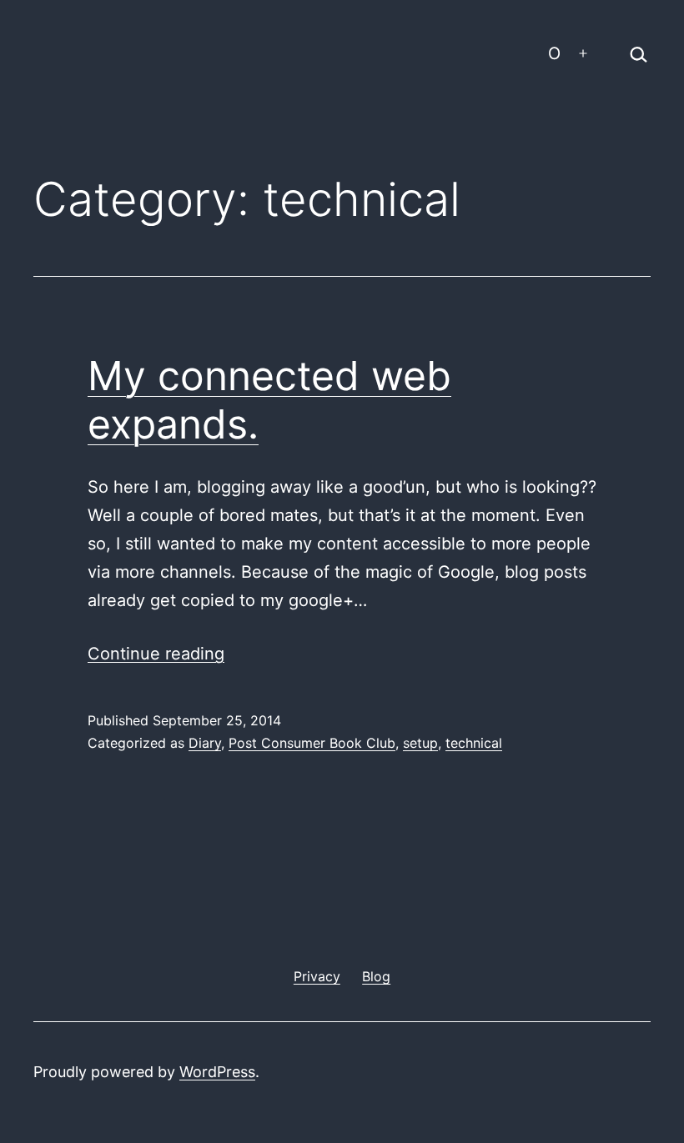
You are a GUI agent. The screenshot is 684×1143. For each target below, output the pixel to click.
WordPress (217, 1071)
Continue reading (156, 654)
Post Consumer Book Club (312, 742)
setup (420, 742)
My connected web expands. (269, 400)
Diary (205, 742)
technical (473, 742)
